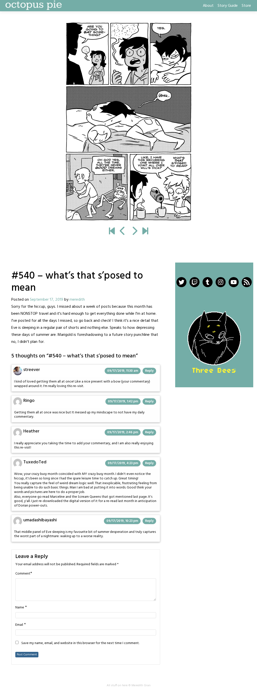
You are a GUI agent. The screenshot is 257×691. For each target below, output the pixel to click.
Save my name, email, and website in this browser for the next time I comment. (80, 643)
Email (19, 624)
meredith (77, 299)
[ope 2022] (145, 232)
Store (246, 6)
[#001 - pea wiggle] (112, 232)
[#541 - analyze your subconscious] (128, 121)
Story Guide (228, 6)
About (208, 6)
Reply (149, 370)
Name (19, 607)
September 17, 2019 (46, 299)
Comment (22, 573)
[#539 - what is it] (122, 232)
